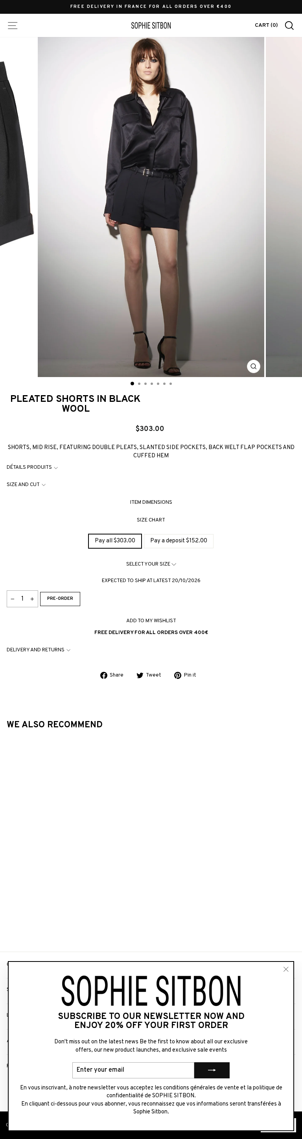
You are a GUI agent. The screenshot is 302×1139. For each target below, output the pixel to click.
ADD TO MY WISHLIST (151, 621)
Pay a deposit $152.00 (178, 541)
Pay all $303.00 (115, 541)
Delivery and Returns (35, 650)
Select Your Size (148, 564)
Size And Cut (23, 484)
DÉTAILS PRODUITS (29, 467)
